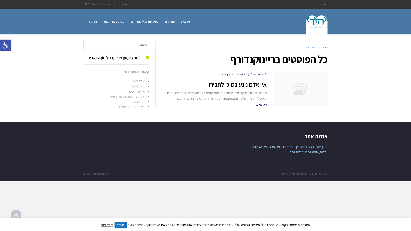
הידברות (138, 102)
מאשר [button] (120, 225)
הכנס (124, 4)
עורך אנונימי (225, 74)
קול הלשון (137, 86)
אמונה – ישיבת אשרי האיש (127, 96)
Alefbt (314, 173)
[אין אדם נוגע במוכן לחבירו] (300, 88)
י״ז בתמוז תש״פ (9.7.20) (254, 74)
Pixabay (287, 173)
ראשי (325, 47)
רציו (135, 81)
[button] (5, 45)
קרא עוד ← (261, 105)
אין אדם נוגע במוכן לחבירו (238, 84)
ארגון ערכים (136, 91)
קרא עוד (107, 225)
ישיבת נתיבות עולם (131, 107)
